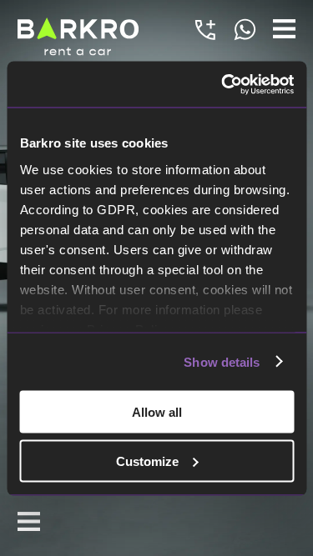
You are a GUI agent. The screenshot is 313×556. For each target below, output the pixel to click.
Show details (222, 361)
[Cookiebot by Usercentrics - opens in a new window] (223, 84)
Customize (147, 460)
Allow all (157, 412)
